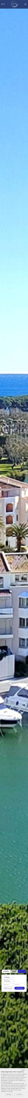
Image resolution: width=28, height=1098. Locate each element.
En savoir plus (17, 1090)
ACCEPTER (19, 1094)
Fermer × (23, 1070)
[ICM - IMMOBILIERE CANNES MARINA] (14, 4)
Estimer (22, 971)
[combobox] (8, 977)
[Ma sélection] (4, 4)
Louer (14, 971)
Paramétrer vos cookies (7, 1091)
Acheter (6, 971)
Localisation (6, 976)
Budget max (17, 984)
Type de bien (6, 979)
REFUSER (8, 1094)
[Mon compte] (2, 4)
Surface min (6, 984)
